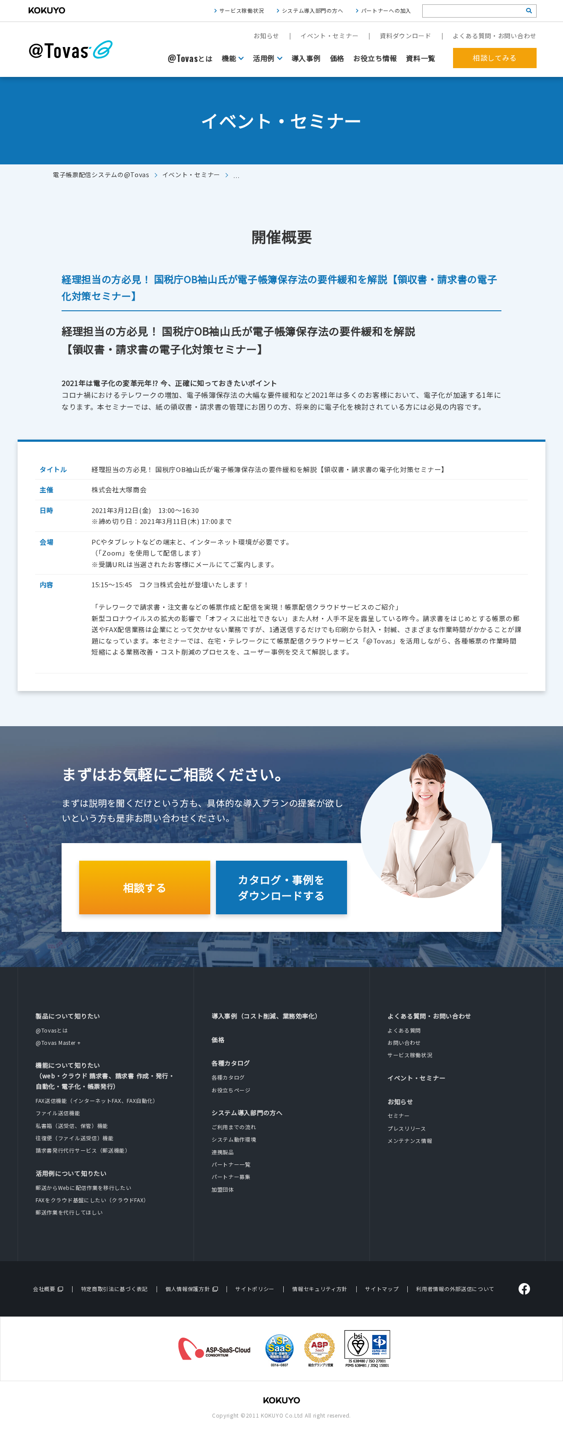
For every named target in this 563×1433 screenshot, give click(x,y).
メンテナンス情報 (410, 1140)
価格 (337, 58)
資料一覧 (420, 58)
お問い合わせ (404, 1042)
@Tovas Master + (58, 1042)
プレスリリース (407, 1128)
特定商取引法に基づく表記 (114, 1288)
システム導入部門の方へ (313, 10)
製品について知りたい (68, 1015)
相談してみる (495, 57)
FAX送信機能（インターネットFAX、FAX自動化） (97, 1100)
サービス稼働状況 (241, 10)
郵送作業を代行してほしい (69, 1212)
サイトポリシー (254, 1288)
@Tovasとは (52, 1030)
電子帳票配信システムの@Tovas (101, 174)
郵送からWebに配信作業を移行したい (84, 1187)
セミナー (399, 1115)
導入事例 (306, 58)
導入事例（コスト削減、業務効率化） (267, 1015)
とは (190, 58)
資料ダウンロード (405, 35)
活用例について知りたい (71, 1173)
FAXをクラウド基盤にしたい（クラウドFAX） (92, 1200)
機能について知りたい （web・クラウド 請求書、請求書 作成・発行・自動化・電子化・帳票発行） (105, 1076)
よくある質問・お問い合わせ (495, 35)
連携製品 (223, 1152)
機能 (229, 58)
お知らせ (266, 35)
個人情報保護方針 (187, 1288)
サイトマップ (381, 1288)
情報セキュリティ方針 (319, 1288)
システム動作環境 (234, 1139)
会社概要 (44, 1288)
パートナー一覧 (231, 1164)
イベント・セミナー (329, 35)
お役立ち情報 (375, 58)
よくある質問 (404, 1030)
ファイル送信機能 (58, 1113)
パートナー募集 (231, 1176)
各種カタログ (231, 1062)
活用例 (264, 58)
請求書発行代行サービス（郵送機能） (83, 1150)
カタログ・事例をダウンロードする (281, 887)
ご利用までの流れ (234, 1127)
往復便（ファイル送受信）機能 (75, 1138)
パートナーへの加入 (386, 10)
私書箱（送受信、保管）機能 (72, 1125)
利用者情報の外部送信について (455, 1288)
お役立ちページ (231, 1090)
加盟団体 (223, 1189)
